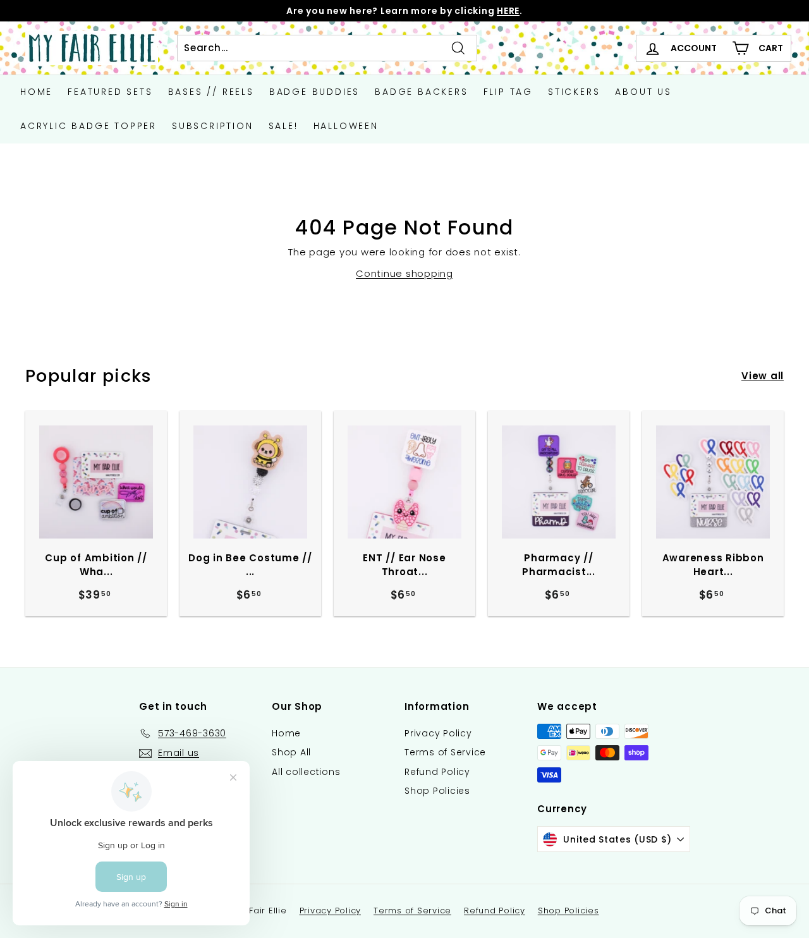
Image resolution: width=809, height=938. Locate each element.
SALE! (283, 125)
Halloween (346, 125)
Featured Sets (110, 91)
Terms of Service (445, 752)
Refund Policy (437, 771)
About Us (643, 91)
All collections (306, 771)
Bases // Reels (211, 91)
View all (762, 375)
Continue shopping (404, 273)
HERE (508, 10)
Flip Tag (508, 91)
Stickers (574, 91)
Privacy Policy (438, 733)
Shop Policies (437, 790)
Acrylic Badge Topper (88, 125)
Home (36, 91)
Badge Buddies (314, 91)
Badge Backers (421, 91)
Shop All (291, 752)
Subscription (212, 125)
